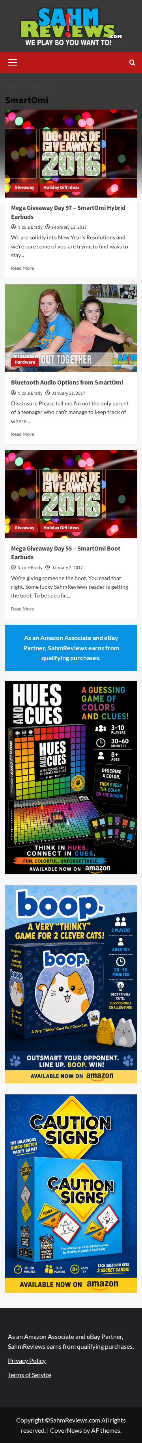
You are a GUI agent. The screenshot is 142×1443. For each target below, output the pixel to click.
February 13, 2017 (69, 227)
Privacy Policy (27, 1360)
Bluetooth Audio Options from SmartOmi (67, 382)
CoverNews (66, 1430)
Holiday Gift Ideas (61, 187)
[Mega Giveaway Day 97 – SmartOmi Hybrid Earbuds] (71, 154)
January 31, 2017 (68, 393)
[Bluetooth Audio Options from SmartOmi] (71, 328)
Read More (22, 268)
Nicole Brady (30, 227)
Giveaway (24, 187)
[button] (13, 61)
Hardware (25, 362)
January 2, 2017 (67, 567)
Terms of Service (29, 1374)
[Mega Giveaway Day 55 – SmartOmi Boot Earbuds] (71, 494)
